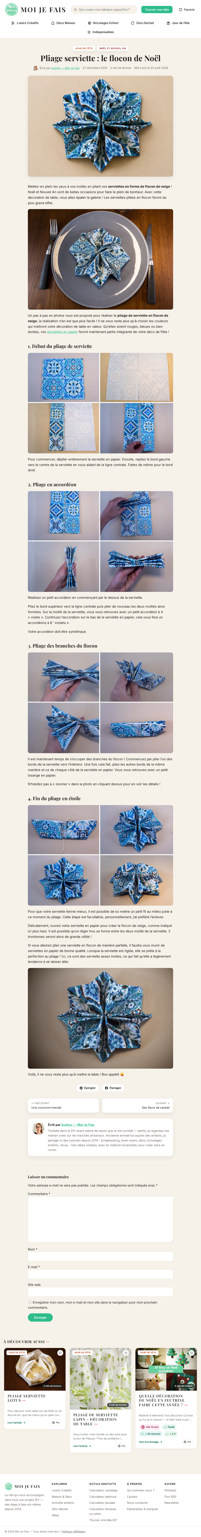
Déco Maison (66, 23)
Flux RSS (170, 1496)
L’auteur (132, 1496)
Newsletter (171, 1502)
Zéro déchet (60, 1509)
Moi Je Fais (27, 1486)
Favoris (189, 9)
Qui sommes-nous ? (140, 1490)
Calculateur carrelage (103, 1490)
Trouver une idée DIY (103, 1520)
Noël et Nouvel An (113, 48)
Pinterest (170, 1490)
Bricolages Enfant (105, 23)
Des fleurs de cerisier (156, 1105)
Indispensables (103, 32)
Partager (115, 1088)
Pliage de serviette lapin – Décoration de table (95, 1419)
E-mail (34, 1267)
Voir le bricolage (151, 1441)
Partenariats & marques (142, 1509)
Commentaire (39, 1194)
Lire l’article (17, 1422)
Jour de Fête (181, 23)
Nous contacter (137, 1502)
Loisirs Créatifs (27, 23)
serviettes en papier (62, 332)
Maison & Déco (62, 1496)
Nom (32, 1249)
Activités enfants (63, 1502)
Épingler (90, 1088)
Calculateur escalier (102, 1502)
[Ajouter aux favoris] (60, 1353)
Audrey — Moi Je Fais (65, 68)
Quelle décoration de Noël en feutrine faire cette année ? (162, 1400)
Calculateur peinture (102, 1496)
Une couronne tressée (46, 1105)
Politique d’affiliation (74, 1531)
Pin (58, 1422)
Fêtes (55, 1515)
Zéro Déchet (145, 23)
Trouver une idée (157, 9)
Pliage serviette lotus (27, 1398)
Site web (34, 1285)
